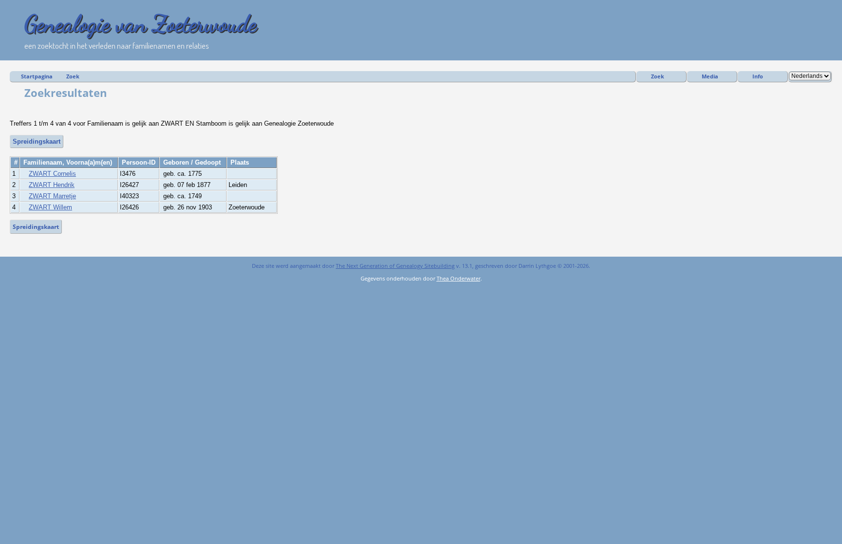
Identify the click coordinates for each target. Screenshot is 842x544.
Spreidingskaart (36, 141)
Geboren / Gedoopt (193, 162)
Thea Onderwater (458, 278)
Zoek (72, 76)
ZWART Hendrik (52, 184)
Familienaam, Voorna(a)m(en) (68, 162)
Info (757, 76)
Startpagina (37, 76)
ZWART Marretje (52, 196)
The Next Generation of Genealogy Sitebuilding (395, 265)
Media (710, 76)
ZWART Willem (50, 207)
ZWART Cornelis (52, 173)
